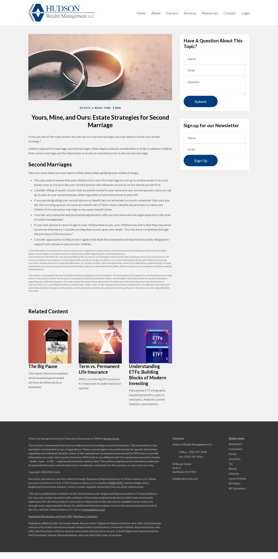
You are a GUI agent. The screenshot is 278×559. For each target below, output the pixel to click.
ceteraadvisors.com (93, 509)
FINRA (112, 482)
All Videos (235, 483)
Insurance (235, 458)
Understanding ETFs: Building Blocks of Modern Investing (147, 374)
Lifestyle (234, 473)
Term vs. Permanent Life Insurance (99, 369)
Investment (236, 449)
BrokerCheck (111, 438)
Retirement (235, 444)
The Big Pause (42, 366)
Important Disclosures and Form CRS (50, 516)
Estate (233, 453)
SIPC (120, 482)
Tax (231, 463)
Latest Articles (237, 478)
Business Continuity (86, 516)
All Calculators (237, 488)
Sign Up (200, 160)
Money (233, 468)
